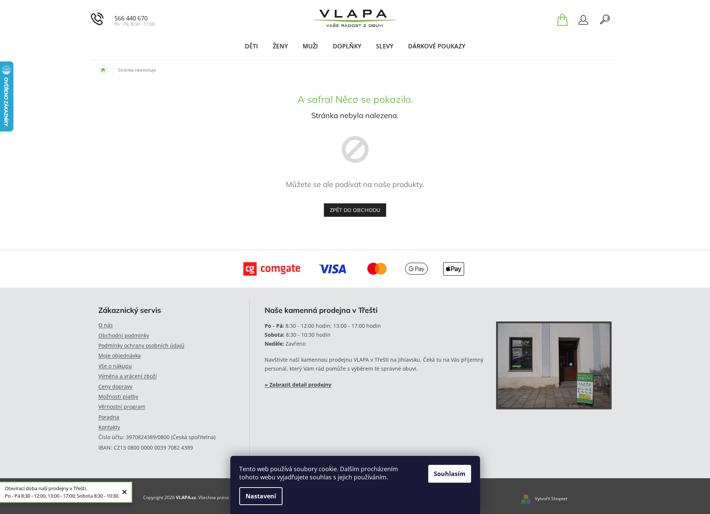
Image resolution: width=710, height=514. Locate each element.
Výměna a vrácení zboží (127, 376)
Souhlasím (450, 474)
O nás (105, 325)
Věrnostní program (121, 406)
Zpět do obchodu (355, 210)
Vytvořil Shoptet (551, 498)
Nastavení (261, 496)
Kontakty (109, 427)
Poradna (108, 417)
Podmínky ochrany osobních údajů (141, 345)
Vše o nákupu (115, 365)
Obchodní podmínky (123, 335)
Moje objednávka (119, 355)
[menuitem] (251, 46)
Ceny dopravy (115, 386)
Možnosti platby (118, 396)
